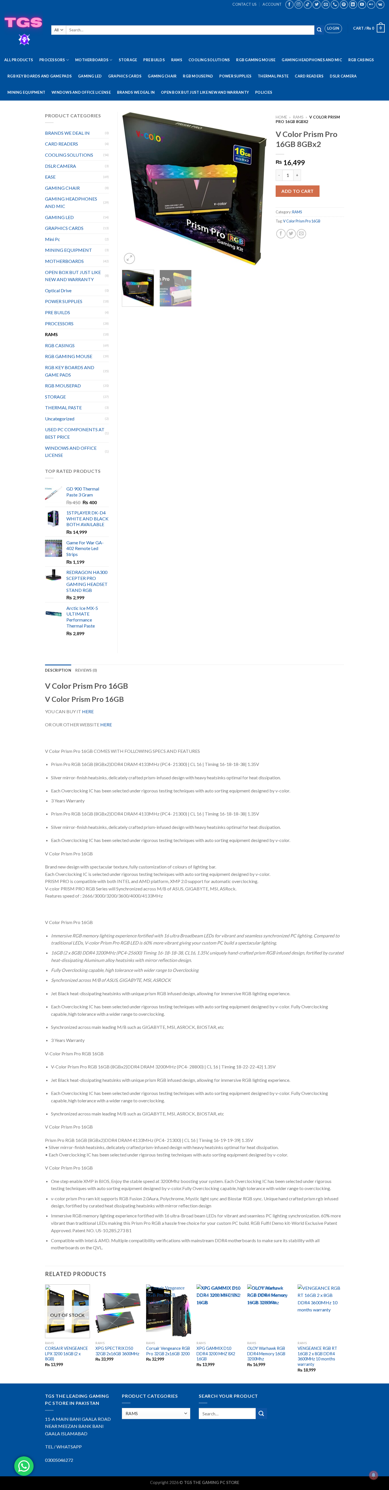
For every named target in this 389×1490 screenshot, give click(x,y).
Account (272, 4)
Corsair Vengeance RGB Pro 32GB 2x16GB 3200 (168, 1351)
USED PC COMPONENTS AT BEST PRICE (75, 433)
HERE (88, 711)
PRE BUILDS (154, 60)
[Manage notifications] (373, 1475)
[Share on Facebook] (281, 233)
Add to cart (297, 191)
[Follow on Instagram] (298, 4)
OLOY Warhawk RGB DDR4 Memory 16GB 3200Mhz (266, 1353)
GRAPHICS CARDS (125, 76)
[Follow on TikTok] (308, 4)
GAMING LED (90, 76)
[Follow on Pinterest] (344, 4)
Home (281, 117)
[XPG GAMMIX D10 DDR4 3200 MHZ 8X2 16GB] (218, 1311)
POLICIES (263, 92)
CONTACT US (244, 4)
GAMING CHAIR (162, 76)
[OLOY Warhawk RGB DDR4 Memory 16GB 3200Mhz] (269, 1311)
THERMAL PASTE (273, 76)
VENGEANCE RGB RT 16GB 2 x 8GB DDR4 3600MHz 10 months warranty (317, 1356)
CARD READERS (309, 76)
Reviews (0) (86, 670)
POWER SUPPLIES (235, 76)
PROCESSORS (52, 60)
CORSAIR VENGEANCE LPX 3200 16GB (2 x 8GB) (66, 1353)
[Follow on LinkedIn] (353, 4)
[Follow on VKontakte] (380, 4)
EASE (50, 176)
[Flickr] (371, 4)
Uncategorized (59, 418)
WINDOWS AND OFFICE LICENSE (81, 92)
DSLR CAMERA (343, 76)
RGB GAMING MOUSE (255, 60)
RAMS (176, 60)
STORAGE (128, 60)
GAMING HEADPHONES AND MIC (312, 60)
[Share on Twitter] (291, 233)
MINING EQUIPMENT (26, 92)
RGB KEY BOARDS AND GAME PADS (39, 76)
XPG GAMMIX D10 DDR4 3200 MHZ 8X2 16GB (215, 1353)
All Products (18, 60)
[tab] (58, 670)
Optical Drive (58, 290)
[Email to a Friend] (301, 233)
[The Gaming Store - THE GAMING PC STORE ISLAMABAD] (23, 30)
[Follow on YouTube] (362, 4)
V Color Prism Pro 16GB (301, 221)
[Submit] (319, 30)
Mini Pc (52, 239)
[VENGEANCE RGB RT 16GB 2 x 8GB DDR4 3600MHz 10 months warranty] (320, 1311)
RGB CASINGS (361, 60)
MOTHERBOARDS (91, 60)
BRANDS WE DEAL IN (136, 92)
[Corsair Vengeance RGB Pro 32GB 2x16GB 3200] (168, 1311)
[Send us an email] (326, 4)
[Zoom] (129, 258)
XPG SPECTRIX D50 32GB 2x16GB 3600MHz (117, 1351)
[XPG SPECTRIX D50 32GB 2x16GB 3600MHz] (117, 1311)
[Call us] (335, 4)
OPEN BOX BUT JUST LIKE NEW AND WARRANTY (205, 92)
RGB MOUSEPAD (198, 76)
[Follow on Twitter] (316, 4)
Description (58, 670)
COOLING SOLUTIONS (209, 60)
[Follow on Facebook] (289, 4)
